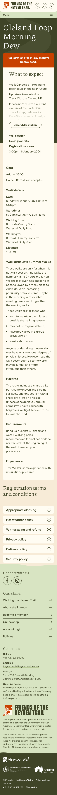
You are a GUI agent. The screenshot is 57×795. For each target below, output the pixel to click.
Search (37, 5)
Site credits (31, 787)
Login (44, 5)
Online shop (11, 622)
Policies (8, 636)
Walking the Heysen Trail (19, 600)
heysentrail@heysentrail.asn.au (21, 666)
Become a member (15, 614)
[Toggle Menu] (51, 15)
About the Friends (15, 607)
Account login (12, 629)
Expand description (25, 124)
